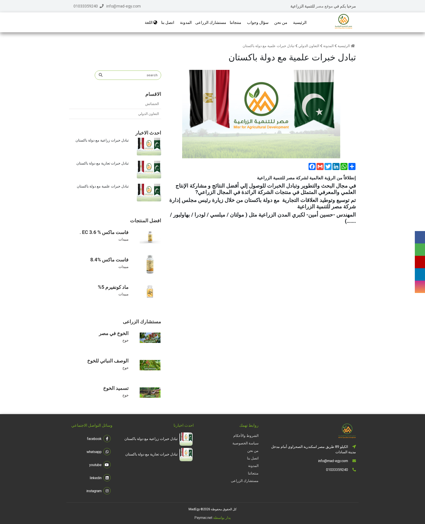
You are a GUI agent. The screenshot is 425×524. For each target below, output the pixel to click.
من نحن (280, 22)
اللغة (149, 22)
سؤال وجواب (258, 22)
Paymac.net (203, 518)
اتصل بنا (167, 22)
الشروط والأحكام (246, 436)
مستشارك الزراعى (245, 481)
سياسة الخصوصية (245, 443)
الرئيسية (300, 22)
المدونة (186, 22)
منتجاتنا (253, 473)
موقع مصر (325, 6)
